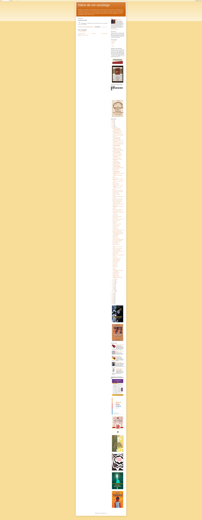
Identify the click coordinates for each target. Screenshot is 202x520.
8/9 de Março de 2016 (116, 164)
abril (113, 288)
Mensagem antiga (105, 33)
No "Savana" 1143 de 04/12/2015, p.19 (118, 251)
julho (113, 284)
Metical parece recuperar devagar (117, 248)
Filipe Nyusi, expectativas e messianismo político (116, 172)
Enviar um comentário (82, 31)
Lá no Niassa (114, 182)
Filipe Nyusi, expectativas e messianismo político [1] (116, 166)
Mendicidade (114, 222)
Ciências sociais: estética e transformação (116, 156)
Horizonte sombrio (115, 217)
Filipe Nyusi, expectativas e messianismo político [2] (116, 163)
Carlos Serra (119, 19)
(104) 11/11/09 (118, 356)
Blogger (106, 513)
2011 (113, 297)
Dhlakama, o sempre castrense (117, 200)
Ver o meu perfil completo (114, 29)
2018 (113, 122)
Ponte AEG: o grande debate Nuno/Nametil (119, 369)
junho (113, 285)
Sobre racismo (115, 227)
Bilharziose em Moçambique (117, 139)
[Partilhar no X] (97, 26)
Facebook (113, 43)
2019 (113, 121)
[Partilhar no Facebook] (98, 26)
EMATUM (114, 195)
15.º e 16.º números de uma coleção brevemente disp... (118, 271)
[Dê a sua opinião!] (96, 26)
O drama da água (115, 205)
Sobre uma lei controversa (116, 220)
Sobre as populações (116, 252)
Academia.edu (114, 41)
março (114, 289)
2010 (113, 298)
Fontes (114, 176)
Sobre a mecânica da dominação (117, 240)
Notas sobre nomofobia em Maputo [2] (118, 167)
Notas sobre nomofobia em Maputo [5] (118, 135)
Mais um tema (115, 197)
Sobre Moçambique (115, 235)
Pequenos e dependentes (120, 344)
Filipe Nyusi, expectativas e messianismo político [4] (116, 145)
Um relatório (114, 269)
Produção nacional (115, 273)
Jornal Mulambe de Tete (116, 272)
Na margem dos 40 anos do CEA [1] (118, 191)
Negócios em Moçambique (116, 260)
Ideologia (114, 147)
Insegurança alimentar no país (117, 130)
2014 (113, 293)
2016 (113, 125)
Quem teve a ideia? (115, 221)
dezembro (114, 127)
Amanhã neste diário (116, 161)
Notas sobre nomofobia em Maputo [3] (118, 150)
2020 (113, 120)
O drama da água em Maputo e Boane (118, 239)
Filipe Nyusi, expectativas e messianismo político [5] (116, 138)
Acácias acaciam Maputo (116, 244)
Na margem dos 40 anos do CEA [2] (118, 190)
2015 (113, 126)
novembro (114, 279)
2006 (113, 303)
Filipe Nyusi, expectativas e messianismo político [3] (116, 152)
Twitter (113, 42)
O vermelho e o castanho (116, 225)
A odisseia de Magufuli (116, 259)
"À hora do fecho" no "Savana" (117, 153)
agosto (114, 283)
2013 (113, 294)
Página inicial (94, 33)
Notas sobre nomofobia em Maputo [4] (118, 142)
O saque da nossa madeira (116, 202)
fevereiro (114, 290)
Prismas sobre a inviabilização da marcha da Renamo (117, 132)
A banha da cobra (115, 215)
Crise (113, 245)
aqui (119, 56)
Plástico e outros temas (116, 183)
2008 (113, 300)
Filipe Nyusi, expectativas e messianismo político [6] (116, 129)
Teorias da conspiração (116, 238)
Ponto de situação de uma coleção (117, 232)
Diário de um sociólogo (94, 5)
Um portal (114, 189)
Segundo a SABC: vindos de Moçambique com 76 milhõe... (117, 149)
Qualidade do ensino (116, 184)
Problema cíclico (115, 253)
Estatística (114, 208)
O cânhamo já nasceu (116, 228)
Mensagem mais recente (81, 33)
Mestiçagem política (119, 362)
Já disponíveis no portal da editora (117, 175)
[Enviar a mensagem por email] (95, 26)
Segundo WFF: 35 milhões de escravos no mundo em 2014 (118, 234)
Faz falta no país (115, 170)
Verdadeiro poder (115, 266)
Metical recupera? (115, 265)
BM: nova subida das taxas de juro (117, 209)
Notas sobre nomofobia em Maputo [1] (118, 196)
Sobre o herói (114, 136)
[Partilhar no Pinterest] (99, 26)
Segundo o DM (115, 264)
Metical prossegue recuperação (117, 216)
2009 (113, 299)
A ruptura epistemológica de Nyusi (117, 201)
